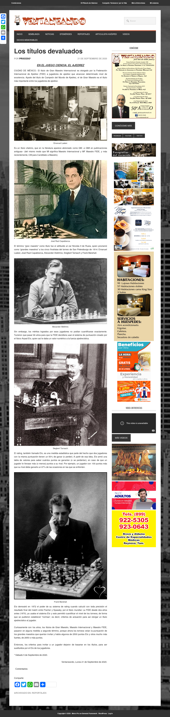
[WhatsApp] (3, 27)
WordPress (102, 713)
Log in (110, 713)
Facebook (117, 136)
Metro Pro (75, 713)
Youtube (128, 136)
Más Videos (121, 437)
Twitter (139, 136)
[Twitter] (3, 21)
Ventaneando (50, 20)
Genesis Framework (89, 713)
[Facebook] (3, 16)
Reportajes (39, 692)
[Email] (3, 32)
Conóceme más (123, 125)
